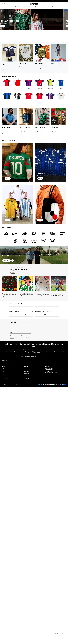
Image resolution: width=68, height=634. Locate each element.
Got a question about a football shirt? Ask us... (44, 311)
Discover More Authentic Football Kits (28, 356)
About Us (25, 368)
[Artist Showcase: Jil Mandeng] (9, 283)
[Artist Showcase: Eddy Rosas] (26, 283)
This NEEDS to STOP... (39, 291)
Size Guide (4, 369)
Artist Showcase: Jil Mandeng (8, 291)
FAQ (3, 373)
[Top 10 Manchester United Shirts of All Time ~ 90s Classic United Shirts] (58, 283)
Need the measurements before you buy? (17, 314)
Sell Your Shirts (26, 371)
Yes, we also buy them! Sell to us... (41, 314)
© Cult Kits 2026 (18, 384)
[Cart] (65, 3)
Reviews (25, 369)
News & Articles (26, 375)
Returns (3, 371)
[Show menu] (3, 3)
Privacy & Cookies (5, 378)
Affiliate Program (26, 373)
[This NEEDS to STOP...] (42, 283)
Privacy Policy (25, 337)
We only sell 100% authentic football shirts (17, 308)
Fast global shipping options (14, 311)
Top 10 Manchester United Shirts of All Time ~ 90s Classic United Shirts (58, 292)
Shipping (3, 368)
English (57, 633)
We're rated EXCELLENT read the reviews (43, 308)
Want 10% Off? (26, 378)
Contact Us (4, 375)
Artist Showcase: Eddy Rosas (24, 291)
